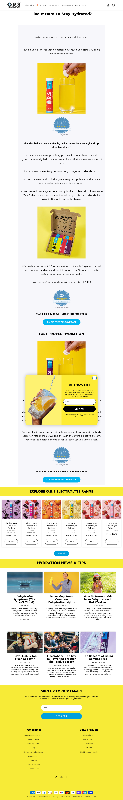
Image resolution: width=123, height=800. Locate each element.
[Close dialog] (94, 378)
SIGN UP (79, 409)
